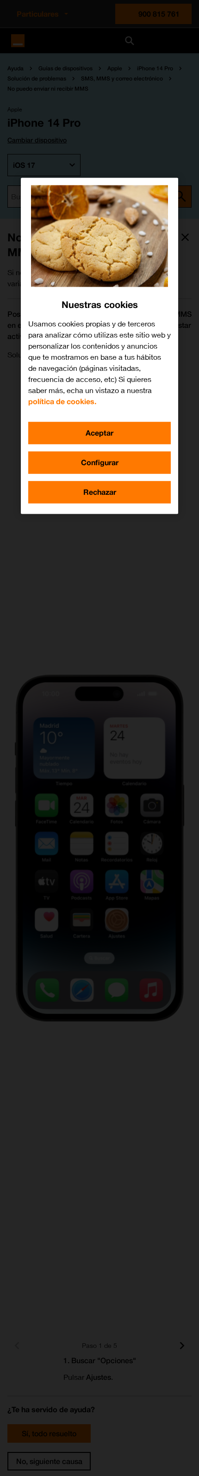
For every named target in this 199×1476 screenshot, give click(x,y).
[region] (99, 346)
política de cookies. (62, 401)
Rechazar (99, 492)
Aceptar (99, 432)
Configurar (99, 462)
